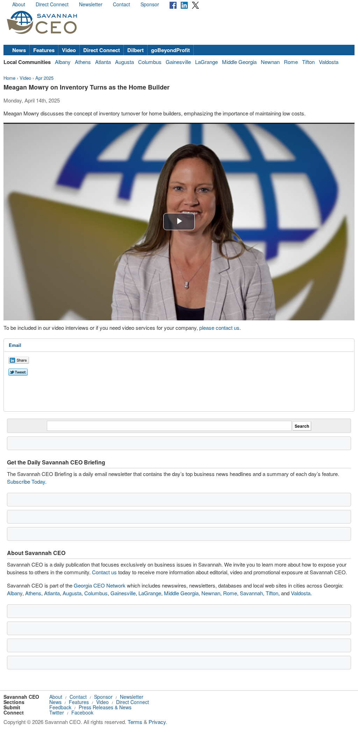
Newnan (270, 61)
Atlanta (103, 61)
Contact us (104, 572)
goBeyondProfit (170, 50)
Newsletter (90, 4)
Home (9, 77)
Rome (291, 61)
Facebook (82, 712)
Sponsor (150, 4)
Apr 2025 (44, 77)
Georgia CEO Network (100, 585)
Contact (121, 4)
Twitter (56, 712)
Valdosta (328, 61)
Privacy (157, 721)
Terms (135, 721)
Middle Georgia (239, 61)
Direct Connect (52, 4)
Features (44, 50)
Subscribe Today (26, 481)
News (19, 50)
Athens (83, 61)
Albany (63, 61)
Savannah (251, 593)
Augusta (124, 61)
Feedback (60, 707)
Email (15, 345)
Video (69, 50)
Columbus (150, 61)
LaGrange (206, 61)
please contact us (219, 327)
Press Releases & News (105, 707)
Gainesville (178, 61)
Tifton (308, 61)
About (18, 4)
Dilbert (135, 50)
